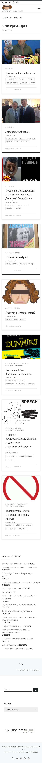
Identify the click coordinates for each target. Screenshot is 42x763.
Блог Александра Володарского (22, 746)
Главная (5, 17)
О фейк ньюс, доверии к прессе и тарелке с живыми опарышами (19, 618)
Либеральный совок (17, 131)
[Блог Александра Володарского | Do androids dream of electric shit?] (7, 7)
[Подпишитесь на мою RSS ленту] (2, 2)
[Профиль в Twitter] (10, 2)
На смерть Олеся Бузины (20, 73)
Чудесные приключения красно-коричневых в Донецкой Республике (19, 194)
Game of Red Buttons (10, 645)
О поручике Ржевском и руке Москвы (17, 611)
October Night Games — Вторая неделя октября (17, 574)
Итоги (4, 592)
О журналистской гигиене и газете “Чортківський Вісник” (15, 631)
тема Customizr (33, 752)
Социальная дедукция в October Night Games (20, 567)
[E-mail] (6, 2)
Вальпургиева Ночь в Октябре (14, 563)
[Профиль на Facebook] (13, 2)
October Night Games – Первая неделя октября (21, 582)
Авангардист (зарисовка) (20, 312)
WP (14, 752)
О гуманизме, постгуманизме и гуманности (19, 605)
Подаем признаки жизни (11, 588)
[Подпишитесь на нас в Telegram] (17, 2)
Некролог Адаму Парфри (12, 626)
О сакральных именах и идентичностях (17, 639)
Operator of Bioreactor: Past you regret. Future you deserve (20, 597)
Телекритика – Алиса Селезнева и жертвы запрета (18, 514)
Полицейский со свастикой (12, 648)
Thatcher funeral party (17, 257)
